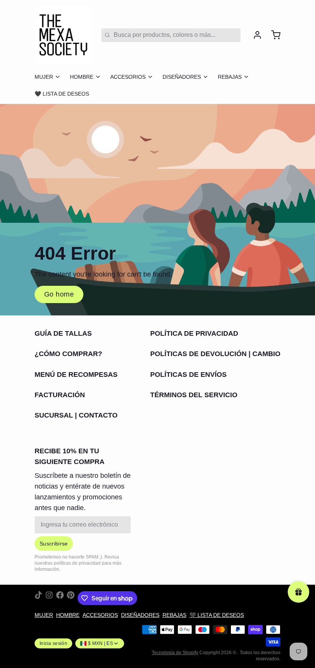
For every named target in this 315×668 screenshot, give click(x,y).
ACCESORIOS (128, 77)
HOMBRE (81, 77)
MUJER (44, 77)
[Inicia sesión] (254, 35)
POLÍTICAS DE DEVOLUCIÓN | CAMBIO (215, 354)
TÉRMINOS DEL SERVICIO (193, 395)
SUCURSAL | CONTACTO (76, 415)
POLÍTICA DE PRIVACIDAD (194, 333)
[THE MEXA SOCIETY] (63, 35)
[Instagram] (49, 598)
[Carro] (272, 35)
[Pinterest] (71, 598)
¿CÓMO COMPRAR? (68, 354)
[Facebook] (60, 598)
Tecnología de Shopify (175, 652)
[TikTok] (38, 598)
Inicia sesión (53, 643)
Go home (59, 294)
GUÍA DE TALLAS (63, 333)
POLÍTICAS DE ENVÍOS (188, 374)
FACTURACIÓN (60, 395)
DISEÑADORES (181, 77)
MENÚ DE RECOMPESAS (76, 374)
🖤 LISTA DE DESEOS (62, 94)
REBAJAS (230, 77)
